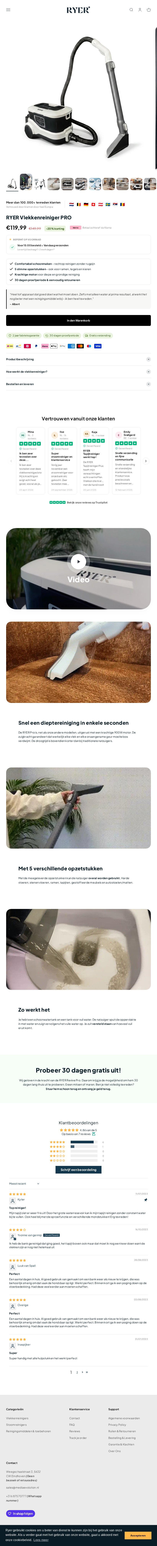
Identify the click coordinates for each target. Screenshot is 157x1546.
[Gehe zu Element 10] (136, 184)
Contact (74, 1418)
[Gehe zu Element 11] (150, 184)
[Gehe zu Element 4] (53, 184)
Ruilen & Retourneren (122, 1431)
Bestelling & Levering (122, 1437)
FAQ (72, 1424)
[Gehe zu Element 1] (12, 184)
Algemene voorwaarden (124, 1418)
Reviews (74, 1431)
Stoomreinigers (16, 1424)
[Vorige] (11, 461)
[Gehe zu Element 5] (67, 184)
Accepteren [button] (138, 1535)
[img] (17, 1194)
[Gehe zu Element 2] (26, 182)
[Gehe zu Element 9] (122, 184)
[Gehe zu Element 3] (40, 184)
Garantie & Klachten (121, 1444)
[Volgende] (145, 461)
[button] (57, 1142)
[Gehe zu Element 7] (95, 184)
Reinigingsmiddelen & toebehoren (28, 1431)
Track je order (78, 1437)
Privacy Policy (117, 1424)
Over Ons (114, 1451)
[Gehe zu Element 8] (109, 184)
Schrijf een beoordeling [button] (78, 1170)
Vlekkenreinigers (17, 1418)
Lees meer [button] (41, 1540)
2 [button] (77, 1372)
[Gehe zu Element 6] (81, 184)
